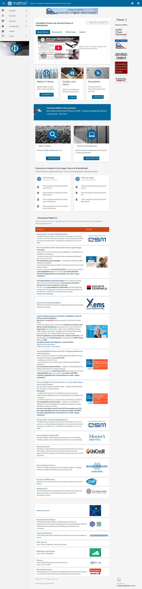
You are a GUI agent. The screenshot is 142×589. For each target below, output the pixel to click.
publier (73, 97)
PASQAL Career (70, 32)
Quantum (82, 32)
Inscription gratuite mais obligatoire (49, 342)
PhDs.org (40, 560)
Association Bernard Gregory (46, 519)
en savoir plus (47, 94)
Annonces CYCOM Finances (46, 479)
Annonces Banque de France (46, 465)
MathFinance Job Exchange (46, 551)
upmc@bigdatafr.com (45, 271)
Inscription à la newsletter (98, 23)
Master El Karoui (43, 32)
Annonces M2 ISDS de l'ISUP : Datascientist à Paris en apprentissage (59, 247)
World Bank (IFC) (42, 488)
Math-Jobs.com (42, 542)
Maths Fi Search (50, 150)
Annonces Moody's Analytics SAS (48, 435)
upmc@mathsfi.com (45, 373)
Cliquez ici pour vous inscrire (46, 344)
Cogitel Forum (49, 583)
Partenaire (51, 108)
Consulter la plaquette (44, 274)
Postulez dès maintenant (45, 294)
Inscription (98, 97)
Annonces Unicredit (43, 447)
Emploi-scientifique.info (44, 533)
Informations (55, 346)
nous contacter (92, 158)
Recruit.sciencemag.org (44, 569)
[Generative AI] (57, 32)
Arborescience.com (43, 510)
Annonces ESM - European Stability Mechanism (52, 234)
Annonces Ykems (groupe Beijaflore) (49, 303)
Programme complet (43, 346)
